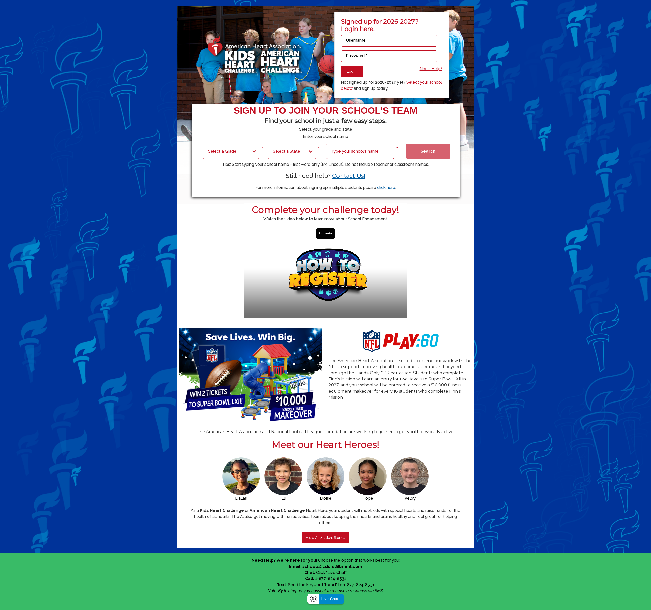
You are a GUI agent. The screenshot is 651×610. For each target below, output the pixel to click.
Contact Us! (348, 176)
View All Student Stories (325, 537)
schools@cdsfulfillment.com (332, 566)
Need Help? (431, 68)
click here (386, 187)
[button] (325, 599)
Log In (352, 71)
